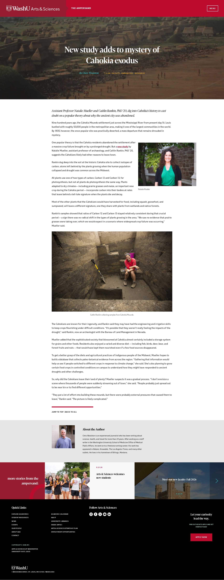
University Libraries (60, 521)
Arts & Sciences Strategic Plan (64, 528)
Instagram (91, 514)
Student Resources (20, 517)
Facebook (95, 514)
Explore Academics (20, 514)
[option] (90, 480)
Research (140, 73)
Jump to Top (58, 412)
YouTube (104, 514)
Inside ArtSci (56, 525)
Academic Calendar (59, 514)
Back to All (71, 412)
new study (122, 147)
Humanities (127, 73)
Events (15, 525)
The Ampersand (81, 8)
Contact (15, 535)
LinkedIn (109, 514)
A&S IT (53, 517)
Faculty (116, 73)
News (14, 521)
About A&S (16, 532)
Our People (17, 528)
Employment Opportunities (63, 532)
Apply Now (201, 537)
